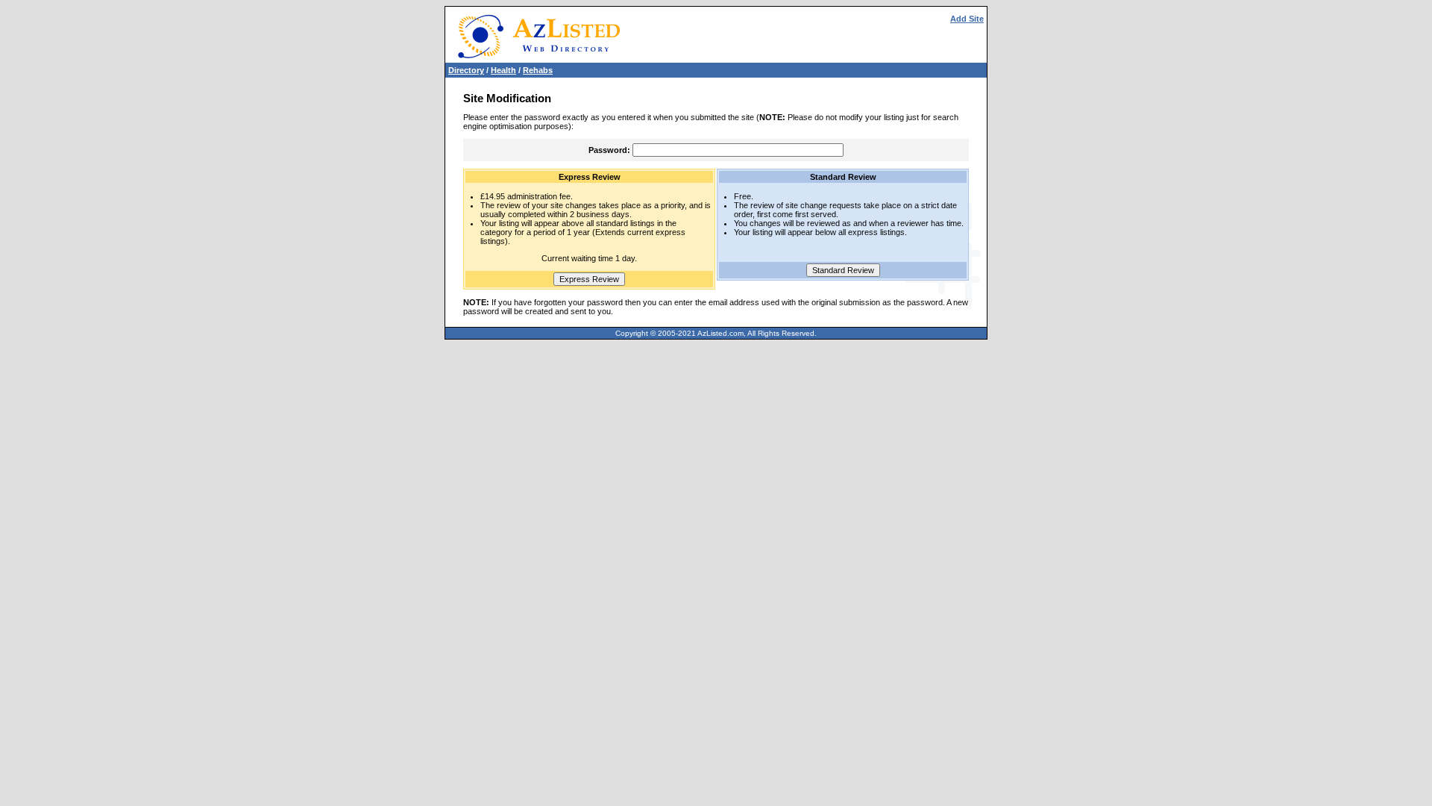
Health (503, 70)
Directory (466, 70)
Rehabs (538, 70)
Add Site (967, 18)
